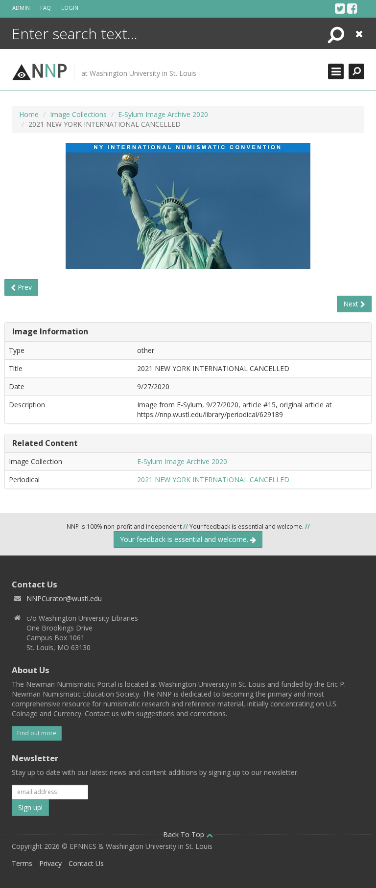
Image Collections (78, 114)
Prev (24, 287)
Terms (22, 863)
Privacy (50, 863)
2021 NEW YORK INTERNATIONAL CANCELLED (213, 479)
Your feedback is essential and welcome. (185, 539)
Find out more (36, 733)
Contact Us (86, 863)
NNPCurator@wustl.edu (64, 598)
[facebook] (352, 8)
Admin (21, 7)
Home (29, 114)
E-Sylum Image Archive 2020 (163, 114)
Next (351, 303)
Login (69, 7)
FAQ (45, 7)
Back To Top (184, 834)
